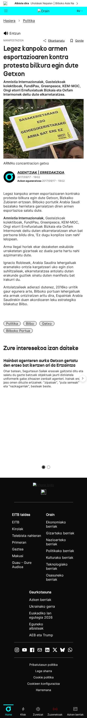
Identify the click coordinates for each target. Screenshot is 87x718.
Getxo (47, 323)
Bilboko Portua (18, 331)
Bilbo (30, 323)
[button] (82, 378)
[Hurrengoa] (77, 3)
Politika (12, 323)
